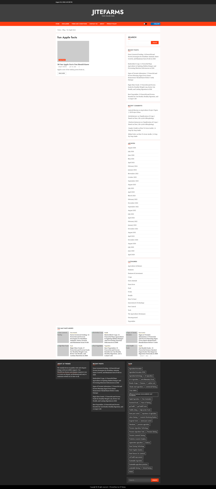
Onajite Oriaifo (62, 67)
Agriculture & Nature (135, 266)
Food (129, 288)
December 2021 (133, 229)
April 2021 (131, 236)
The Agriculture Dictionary (136, 314)
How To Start (132, 299)
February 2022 (132, 221)
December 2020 (133, 240)
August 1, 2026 (144, 356)
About (102, 24)
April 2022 (131, 218)
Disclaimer (65, 24)
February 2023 (132, 199)
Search (132, 37)
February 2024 (132, 166)
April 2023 (131, 192)
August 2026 (132, 148)
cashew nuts (151, 383)
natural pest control (146, 421)
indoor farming (133, 417)
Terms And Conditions (79, 24)
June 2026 (131, 155)
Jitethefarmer (132, 116)
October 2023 (132, 177)
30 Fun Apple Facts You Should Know (73, 64)
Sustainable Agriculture (135, 461)
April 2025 (131, 162)
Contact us (93, 24)
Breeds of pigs (133, 383)
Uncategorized (133, 317)
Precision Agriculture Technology (138, 428)
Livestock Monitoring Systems (148, 417)
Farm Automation (146, 399)
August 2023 (132, 184)
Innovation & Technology (136, 303)
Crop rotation (133, 390)
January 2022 (132, 225)
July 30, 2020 (72, 67)
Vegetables (131, 321)
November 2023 (133, 174)
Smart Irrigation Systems (136, 450)
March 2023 (132, 196)
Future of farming (146, 403)
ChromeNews (113, 487)
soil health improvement (135, 457)
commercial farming (151, 387)
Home (57, 24)
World (131, 472)
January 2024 (132, 170)
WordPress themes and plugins (67, 372)
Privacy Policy (112, 24)
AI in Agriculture (133, 379)
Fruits (130, 292)
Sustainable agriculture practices (138, 464)
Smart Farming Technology (136, 446)
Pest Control (132, 306)
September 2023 (133, 181)
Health (130, 295)
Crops (130, 277)
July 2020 (131, 247)
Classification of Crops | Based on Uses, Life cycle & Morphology (141, 117)
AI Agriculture (149, 376)
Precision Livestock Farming (137, 435)
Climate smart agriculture (136, 387)
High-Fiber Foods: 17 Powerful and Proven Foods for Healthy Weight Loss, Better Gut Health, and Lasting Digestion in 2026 (141, 87)
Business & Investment (135, 273)
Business (131, 270)
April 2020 (131, 255)
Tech (129, 310)
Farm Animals (132, 281)
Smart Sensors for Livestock (137, 453)
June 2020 (131, 251)
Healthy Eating (133, 410)
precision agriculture (143, 424)
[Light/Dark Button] (145, 24)
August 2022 (132, 210)
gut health (132, 406)
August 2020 (132, 243)
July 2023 (131, 188)
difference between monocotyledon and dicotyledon (140, 394)
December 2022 (133, 203)
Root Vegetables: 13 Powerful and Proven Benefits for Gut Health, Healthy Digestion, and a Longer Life (143, 96)
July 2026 (131, 151)
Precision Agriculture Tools (136, 432)
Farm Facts (62, 60)
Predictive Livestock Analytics (137, 439)
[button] (149, 23)
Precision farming (152, 432)
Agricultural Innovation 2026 (137, 372)
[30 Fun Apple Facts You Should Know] (73, 51)
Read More (62, 73)
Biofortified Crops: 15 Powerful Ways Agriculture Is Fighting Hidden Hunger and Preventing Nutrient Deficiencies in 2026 (142, 66)
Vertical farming (147, 468)
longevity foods (133, 421)
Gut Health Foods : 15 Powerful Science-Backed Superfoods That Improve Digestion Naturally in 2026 (148, 351)
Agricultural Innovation (135, 369)
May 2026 (131, 159)
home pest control (134, 413)
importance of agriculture (149, 413)
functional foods (133, 403)
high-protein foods (145, 410)
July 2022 (131, 214)
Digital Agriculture (134, 399)
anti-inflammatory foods (147, 379)
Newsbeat (132, 424)
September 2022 (133, 207)
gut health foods (142, 406)
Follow (156, 24)
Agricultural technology (135, 376)
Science (147, 443)
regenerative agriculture (136, 443)
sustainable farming (134, 468)
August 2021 (132, 232)
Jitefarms (108, 12)
